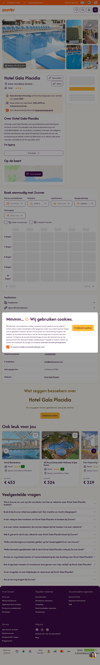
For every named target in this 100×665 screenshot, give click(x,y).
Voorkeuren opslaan (83, 327)
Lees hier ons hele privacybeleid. (53, 342)
